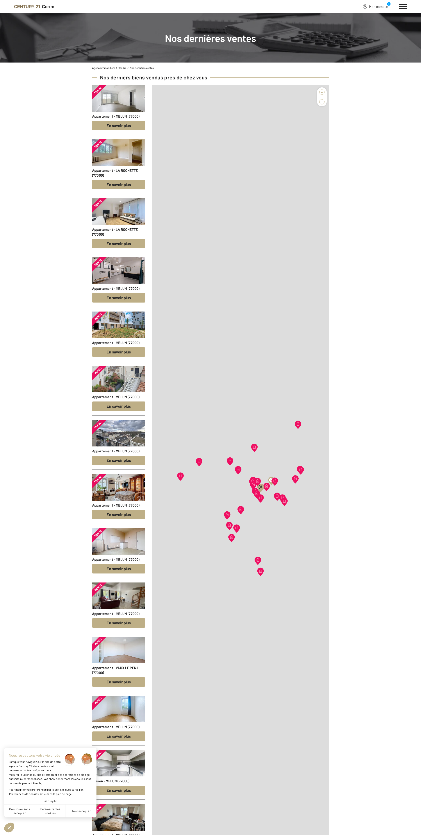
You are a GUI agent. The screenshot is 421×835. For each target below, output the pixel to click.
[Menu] (403, 6)
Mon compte (378, 6)
